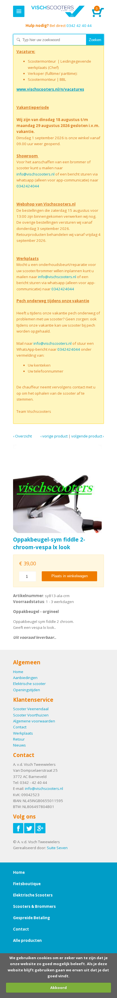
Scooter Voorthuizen (31, 715)
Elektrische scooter (29, 683)
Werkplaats (23, 733)
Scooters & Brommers (34, 906)
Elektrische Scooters (33, 895)
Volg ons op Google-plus (40, 828)
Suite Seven (57, 847)
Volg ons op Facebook (18, 828)
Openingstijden (26, 689)
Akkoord (58, 987)
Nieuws (19, 745)
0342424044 (27, 186)
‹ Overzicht (22, 436)
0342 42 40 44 (59, 25)
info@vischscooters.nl (35, 174)
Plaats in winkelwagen (69, 576)
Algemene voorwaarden (34, 721)
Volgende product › (87, 436)
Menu (18, 11)
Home (57, 11)
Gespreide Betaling (31, 917)
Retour (19, 739)
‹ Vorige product (54, 436)
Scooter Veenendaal (31, 708)
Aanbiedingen (25, 677)
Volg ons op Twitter (29, 828)
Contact (19, 727)
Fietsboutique (27, 883)
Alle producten (27, 940)
